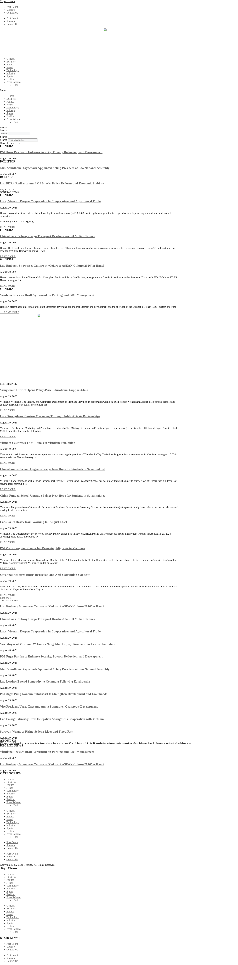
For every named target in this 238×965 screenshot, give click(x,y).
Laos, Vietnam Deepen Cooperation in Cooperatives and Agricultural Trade (50, 201)
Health (9, 67)
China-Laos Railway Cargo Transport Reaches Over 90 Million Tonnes (47, 236)
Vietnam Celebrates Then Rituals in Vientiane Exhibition (37, 442)
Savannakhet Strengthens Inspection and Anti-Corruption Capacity (45, 574)
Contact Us (12, 12)
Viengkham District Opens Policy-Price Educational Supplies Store (44, 390)
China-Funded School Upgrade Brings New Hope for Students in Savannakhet (52, 469)
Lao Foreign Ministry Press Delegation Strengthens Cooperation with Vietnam (52, 719)
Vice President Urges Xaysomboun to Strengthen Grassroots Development (49, 706)
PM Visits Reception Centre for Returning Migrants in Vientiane (42, 548)
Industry (10, 73)
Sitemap (10, 9)
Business (11, 61)
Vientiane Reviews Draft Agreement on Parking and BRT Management (47, 295)
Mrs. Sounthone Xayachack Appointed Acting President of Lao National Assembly (54, 168)
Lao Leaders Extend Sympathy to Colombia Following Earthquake (45, 681)
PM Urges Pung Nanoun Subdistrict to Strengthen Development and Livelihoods (53, 694)
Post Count (12, 6)
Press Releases (13, 82)
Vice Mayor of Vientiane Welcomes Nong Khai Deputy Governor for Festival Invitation (57, 644)
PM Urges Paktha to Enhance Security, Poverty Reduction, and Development (51, 152)
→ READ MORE (9, 312)
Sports (9, 76)
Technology (12, 70)
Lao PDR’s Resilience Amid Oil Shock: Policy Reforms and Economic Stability (52, 183)
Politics (10, 64)
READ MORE (8, 227)
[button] (119, 90)
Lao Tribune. (26, 864)
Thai (15, 84)
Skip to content (7, 1)
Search (3, 127)
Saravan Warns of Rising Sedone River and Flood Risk (36, 731)
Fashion (10, 79)
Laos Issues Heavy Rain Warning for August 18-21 (33, 522)
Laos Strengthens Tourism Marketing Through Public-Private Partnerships (50, 416)
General (10, 58)
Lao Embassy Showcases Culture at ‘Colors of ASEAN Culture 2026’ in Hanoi (52, 265)
